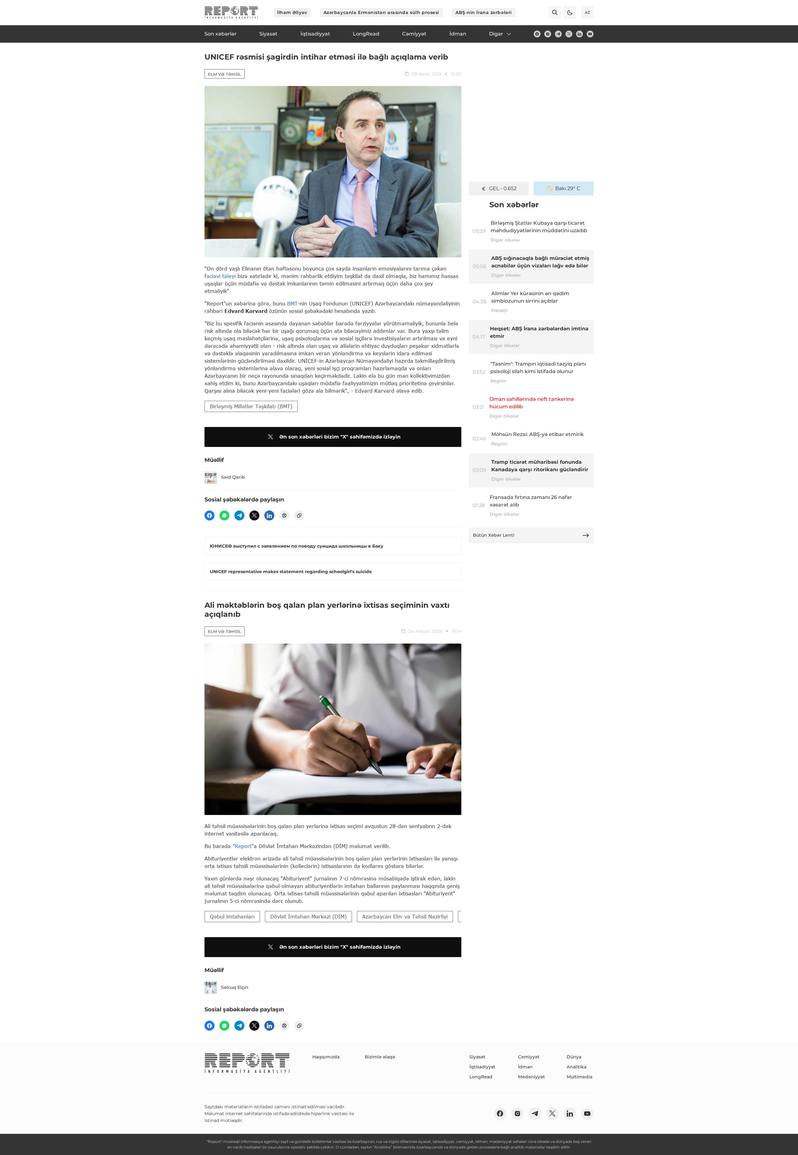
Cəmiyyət (529, 1057)
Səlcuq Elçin (234, 987)
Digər (496, 34)
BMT (292, 303)
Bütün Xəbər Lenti (493, 535)
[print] (284, 515)
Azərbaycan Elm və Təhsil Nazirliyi (405, 916)
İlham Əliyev (292, 12)
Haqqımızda (325, 1057)
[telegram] (558, 34)
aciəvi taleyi (221, 276)
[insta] (547, 34)
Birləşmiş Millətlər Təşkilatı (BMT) (251, 406)
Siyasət (477, 1057)
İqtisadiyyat (482, 1067)
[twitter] (568, 34)
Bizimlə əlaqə (380, 1057)
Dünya (574, 1057)
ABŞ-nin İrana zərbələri (483, 12)
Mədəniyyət (531, 1077)
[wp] (224, 515)
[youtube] (590, 34)
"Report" (243, 846)
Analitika (576, 1067)
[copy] (299, 515)
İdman (525, 1067)
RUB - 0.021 (503, 188)
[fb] (537, 34)
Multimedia (579, 1077)
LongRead (481, 1077)
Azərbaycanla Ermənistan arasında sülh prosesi (381, 12)
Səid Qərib (233, 477)
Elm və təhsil (224, 74)
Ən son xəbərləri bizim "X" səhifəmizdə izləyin (340, 437)
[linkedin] (579, 34)
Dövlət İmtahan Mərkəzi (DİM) (308, 916)
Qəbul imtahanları (232, 916)
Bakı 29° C (567, 188)
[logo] (231, 12)
